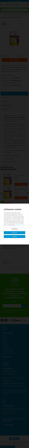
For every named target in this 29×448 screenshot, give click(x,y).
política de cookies (20, 224)
